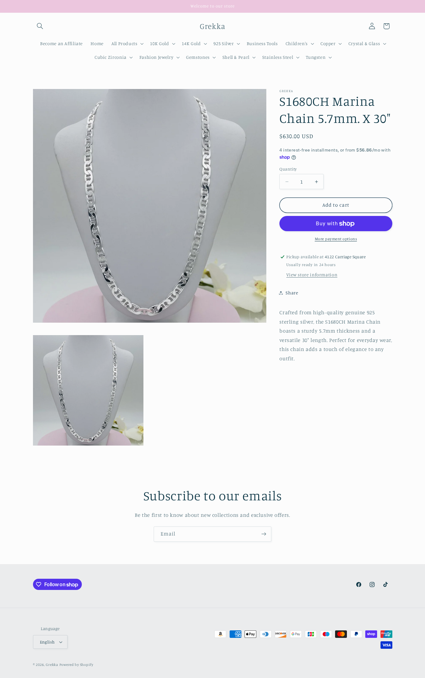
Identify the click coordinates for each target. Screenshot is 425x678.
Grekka (52, 664)
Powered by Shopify (76, 664)
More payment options (336, 239)
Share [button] (292, 292)
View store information (311, 275)
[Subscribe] (264, 534)
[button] (40, 26)
